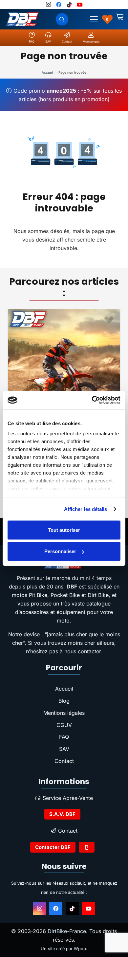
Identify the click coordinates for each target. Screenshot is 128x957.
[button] (94, 19)
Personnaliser (60, 551)
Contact (64, 761)
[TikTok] (72, 908)
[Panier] (120, 19)
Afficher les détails (85, 509)
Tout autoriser (64, 530)
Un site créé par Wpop (63, 948)
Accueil (64, 688)
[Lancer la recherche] (62, 19)
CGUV (64, 725)
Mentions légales (64, 713)
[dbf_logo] (22, 19)
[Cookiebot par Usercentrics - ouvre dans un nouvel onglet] (92, 400)
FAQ (64, 736)
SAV (64, 749)
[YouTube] (88, 908)
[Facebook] (55, 908)
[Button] (87, 847)
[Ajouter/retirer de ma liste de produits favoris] (13, 321)
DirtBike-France (67, 931)
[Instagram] (39, 908)
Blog (64, 700)
